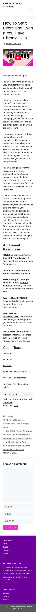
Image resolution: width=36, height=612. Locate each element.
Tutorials (5, 547)
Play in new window (21, 399)
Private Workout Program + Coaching (15, 567)
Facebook (7, 359)
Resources (6, 550)
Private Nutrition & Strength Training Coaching (18, 570)
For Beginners (19, 378)
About (5, 544)
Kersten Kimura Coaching (17, 606)
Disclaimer (6, 557)
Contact (5, 553)
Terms (11, 609)
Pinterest (7, 365)
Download (7, 402)
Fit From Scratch (17, 258)
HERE (28, 371)
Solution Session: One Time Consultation (16, 574)
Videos (9, 416)
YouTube (6, 593)
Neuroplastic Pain (11, 424)
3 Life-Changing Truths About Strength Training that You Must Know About (16, 446)
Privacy (29, 606)
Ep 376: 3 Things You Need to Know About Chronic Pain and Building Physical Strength (17, 434)
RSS (16, 405)
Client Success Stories (10, 583)
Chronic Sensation (15, 420)
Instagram (8, 353)
